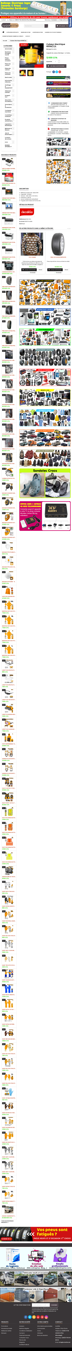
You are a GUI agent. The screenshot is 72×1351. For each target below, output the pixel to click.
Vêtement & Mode (8, 91)
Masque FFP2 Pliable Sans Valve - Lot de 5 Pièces (9, 552)
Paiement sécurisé (24, 1335)
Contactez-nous (24, 1338)
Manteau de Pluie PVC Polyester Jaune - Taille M (9, 640)
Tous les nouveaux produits (7, 1221)
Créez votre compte (65, 20)
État (20, 224)
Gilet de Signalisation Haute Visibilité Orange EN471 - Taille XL (9, 847)
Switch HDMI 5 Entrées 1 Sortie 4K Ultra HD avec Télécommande (9, 168)
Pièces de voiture (8, 64)
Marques (3, 1333)
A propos (22, 1333)
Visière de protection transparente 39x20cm (9, 478)
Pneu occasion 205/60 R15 (58, 257)
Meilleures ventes (6, 1331)
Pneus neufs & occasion (8, 59)
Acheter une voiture (38, 32)
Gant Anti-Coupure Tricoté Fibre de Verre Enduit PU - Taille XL (9, 1171)
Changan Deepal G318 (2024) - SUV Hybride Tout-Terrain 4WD (9, 271)
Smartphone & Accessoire (9, 106)
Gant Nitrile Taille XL (8, 1186)
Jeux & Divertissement (9, 133)
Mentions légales (24, 1328)
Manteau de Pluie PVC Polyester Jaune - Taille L (9, 655)
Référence (22, 219)
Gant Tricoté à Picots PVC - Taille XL (9, 965)
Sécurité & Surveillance (9, 100)
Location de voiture (8, 138)
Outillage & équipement (8, 86)
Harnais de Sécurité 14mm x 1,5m (9, 773)
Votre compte (42, 1322)
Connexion (54, 20)
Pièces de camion (8, 69)
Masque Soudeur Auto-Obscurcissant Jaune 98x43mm (9, 537)
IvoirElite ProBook (24, 1344)
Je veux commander (56, 66)
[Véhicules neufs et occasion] (36, 1278)
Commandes (41, 1328)
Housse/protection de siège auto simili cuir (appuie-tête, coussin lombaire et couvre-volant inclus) (9, 360)
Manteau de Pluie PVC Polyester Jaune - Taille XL (9, 626)
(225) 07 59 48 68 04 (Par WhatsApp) (25, 20)
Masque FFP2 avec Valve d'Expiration (9, 567)
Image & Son (7, 96)
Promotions (4, 1326)
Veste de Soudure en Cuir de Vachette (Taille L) (9, 596)
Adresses (40, 1333)
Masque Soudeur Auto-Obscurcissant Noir (9, 522)
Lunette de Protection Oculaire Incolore (9, 670)
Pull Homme (32, 257)
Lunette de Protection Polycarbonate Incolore (9, 684)
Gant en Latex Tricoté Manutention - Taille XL (9, 935)
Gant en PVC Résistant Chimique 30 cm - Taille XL (9, 994)
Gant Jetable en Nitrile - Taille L (9, 1098)
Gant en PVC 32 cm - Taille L (9, 1009)
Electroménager (9, 77)
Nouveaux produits (8, 155)
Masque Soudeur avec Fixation (9, 507)
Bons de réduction (42, 1335)
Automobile (8, 49)
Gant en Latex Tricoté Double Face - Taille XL (9, 1083)
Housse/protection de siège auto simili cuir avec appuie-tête (9, 389)
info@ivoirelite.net (64, 1342)
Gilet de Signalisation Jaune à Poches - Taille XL (9, 817)
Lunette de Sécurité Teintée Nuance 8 (9, 699)
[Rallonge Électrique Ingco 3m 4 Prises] (36, 8)
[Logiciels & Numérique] (36, 1258)
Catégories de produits (12, 32)
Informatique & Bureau (9, 81)
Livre (6, 142)
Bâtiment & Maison (8, 129)
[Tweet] (56, 72)
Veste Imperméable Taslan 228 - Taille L (9, 743)
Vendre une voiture (25, 32)
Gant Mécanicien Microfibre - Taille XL (9, 1039)
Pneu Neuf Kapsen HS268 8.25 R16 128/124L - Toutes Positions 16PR (9, 301)
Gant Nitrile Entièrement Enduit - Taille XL (9, 1024)
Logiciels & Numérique (8, 124)
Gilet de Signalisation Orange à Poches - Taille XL (9, 832)
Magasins (22, 1342)
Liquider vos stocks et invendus (53, 32)
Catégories (8, 46)
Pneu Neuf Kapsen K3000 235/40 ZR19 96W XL (9, 316)
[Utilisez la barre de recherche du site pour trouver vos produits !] (36, 17)
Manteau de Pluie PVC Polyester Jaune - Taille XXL (9, 611)
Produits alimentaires (9, 120)
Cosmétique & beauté (8, 115)
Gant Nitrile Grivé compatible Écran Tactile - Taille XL (9, 906)
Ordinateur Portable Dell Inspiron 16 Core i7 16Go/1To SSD (9, 198)
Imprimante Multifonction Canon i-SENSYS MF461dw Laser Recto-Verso (9, 242)
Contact (3, 20)
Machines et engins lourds (8, 53)
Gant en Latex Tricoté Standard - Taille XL (9, 1068)
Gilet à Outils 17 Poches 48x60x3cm (9, 788)
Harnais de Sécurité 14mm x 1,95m (9, 758)
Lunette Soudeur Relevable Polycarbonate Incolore (9, 714)
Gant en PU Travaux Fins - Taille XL (9, 891)
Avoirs (39, 1331)
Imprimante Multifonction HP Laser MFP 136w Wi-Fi (9, 227)
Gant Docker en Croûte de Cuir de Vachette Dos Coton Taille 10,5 (9, 1127)
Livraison (21, 1326)
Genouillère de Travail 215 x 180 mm (9, 876)
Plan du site (22, 1340)
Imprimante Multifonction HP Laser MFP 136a (9, 257)
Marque (48, 49)
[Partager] (53, 72)
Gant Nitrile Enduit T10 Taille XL (9, 1201)
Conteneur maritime (8, 111)
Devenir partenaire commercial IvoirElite (12, 36)
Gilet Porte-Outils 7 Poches (9, 803)
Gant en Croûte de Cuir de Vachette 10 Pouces (9, 1142)
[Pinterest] (59, 72)
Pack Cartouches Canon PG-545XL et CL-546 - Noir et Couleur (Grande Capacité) (9, 183)
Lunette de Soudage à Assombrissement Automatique (9, 729)
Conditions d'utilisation (25, 1331)
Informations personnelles (44, 1326)
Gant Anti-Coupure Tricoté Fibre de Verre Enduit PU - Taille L (9, 1157)
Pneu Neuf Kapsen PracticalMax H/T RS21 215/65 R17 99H (9, 345)
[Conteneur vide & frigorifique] (36, 1294)
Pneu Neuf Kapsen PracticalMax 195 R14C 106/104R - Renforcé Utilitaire (9, 330)
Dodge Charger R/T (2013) (9, 1216)
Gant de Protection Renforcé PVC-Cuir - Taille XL (9, 1112)
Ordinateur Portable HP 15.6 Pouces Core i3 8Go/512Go (9, 212)
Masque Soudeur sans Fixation (9, 493)
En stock (21, 221)
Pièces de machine (8, 73)
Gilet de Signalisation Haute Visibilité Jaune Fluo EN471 (9, 862)
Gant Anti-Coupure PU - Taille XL (9, 950)
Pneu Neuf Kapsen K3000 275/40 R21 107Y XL (9, 286)
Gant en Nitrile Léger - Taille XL (9, 921)
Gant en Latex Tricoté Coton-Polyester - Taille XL (9, 1053)
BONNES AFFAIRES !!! (8, 145)
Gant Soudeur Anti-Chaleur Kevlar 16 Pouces (9, 980)
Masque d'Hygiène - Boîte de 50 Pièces (9, 581)
